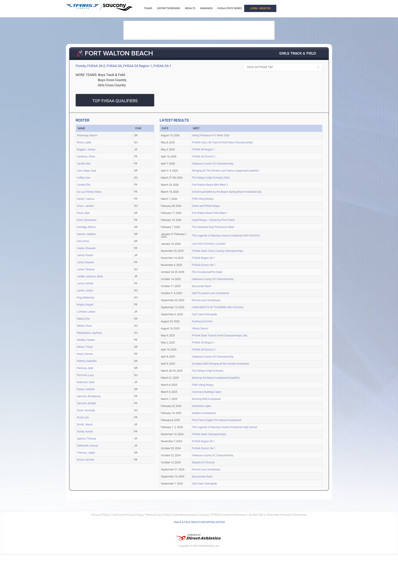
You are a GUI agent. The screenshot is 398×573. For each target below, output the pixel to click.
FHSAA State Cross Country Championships (217, 250)
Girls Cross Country (112, 85)
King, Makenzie (85, 297)
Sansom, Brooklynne (89, 396)
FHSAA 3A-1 (162, 66)
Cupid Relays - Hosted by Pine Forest (213, 219)
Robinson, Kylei (86, 382)
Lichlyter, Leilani (86, 311)
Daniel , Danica (85, 198)
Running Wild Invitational (206, 398)
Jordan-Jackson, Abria (90, 276)
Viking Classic (200, 328)
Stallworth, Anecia (87, 445)
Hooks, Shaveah (86, 248)
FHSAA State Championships (209, 434)
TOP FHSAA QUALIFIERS (115, 100)
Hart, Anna (83, 241)
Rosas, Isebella (86, 389)
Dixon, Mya (83, 212)
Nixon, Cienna (85, 353)
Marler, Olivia (84, 325)
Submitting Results (185, 514)
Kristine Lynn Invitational (206, 300)
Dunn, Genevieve (86, 219)
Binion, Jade (84, 142)
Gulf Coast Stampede (204, 314)
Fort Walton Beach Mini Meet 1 (210, 212)
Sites (167, 514)
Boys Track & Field (111, 75)
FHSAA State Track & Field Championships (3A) (219, 335)
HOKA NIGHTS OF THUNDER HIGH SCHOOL (218, 307)
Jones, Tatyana (86, 269)
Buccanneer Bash (202, 476)
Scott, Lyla (83, 417)
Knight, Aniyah (85, 304)
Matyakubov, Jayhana (89, 332)
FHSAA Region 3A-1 (203, 257)
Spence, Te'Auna (86, 438)
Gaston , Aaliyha (86, 234)
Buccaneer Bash (201, 286)
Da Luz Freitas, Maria (89, 191)
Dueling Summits (202, 321)
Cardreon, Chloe (86, 156)
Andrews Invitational (204, 413)
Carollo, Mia (83, 163)
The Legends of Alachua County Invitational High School (224, 427)
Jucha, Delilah (85, 283)
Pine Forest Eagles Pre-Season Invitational (216, 420)
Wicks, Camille (85, 459)
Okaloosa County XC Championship (212, 455)
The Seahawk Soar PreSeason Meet (213, 227)
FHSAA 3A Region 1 (137, 66)
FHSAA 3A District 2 (203, 156)
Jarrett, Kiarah (85, 255)
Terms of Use (153, 514)
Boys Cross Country (112, 80)
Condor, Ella (83, 184)
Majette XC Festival (203, 462)
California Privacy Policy (127, 514)
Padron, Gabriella (87, 361)
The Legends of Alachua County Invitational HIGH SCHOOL (226, 235)
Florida (81, 66)
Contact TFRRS (210, 514)
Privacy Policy (100, 514)
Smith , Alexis (85, 424)
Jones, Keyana (85, 262)
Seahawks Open (201, 406)
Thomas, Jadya (86, 452)
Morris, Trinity (85, 346)
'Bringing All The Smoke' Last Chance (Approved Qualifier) (225, 170)
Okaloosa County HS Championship (212, 163)
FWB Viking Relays (203, 198)
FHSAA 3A (114, 66)
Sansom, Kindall (86, 403)
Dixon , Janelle (85, 205)
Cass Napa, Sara (86, 170)
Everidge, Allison (86, 227)
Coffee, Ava (83, 177)
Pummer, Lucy (85, 375)
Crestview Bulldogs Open (206, 391)
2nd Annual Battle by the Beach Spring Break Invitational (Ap (226, 191)
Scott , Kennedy (86, 410)
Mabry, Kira (83, 318)
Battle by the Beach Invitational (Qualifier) (216, 377)
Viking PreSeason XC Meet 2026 (210, 135)
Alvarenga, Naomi (87, 135)
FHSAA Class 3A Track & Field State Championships (222, 142)
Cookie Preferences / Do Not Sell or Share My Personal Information (264, 514)
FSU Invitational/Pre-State (207, 272)
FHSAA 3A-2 (96, 66)
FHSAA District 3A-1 (203, 264)
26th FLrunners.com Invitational (210, 293)
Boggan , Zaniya (86, 149)
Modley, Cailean (86, 339)
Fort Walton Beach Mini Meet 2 (210, 184)
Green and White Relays (206, 205)
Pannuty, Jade (85, 368)
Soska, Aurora (85, 431)
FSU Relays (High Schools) (207, 370)
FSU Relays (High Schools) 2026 (211, 177)
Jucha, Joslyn (85, 290)
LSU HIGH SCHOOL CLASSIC (209, 243)
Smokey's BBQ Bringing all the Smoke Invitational (220, 363)
